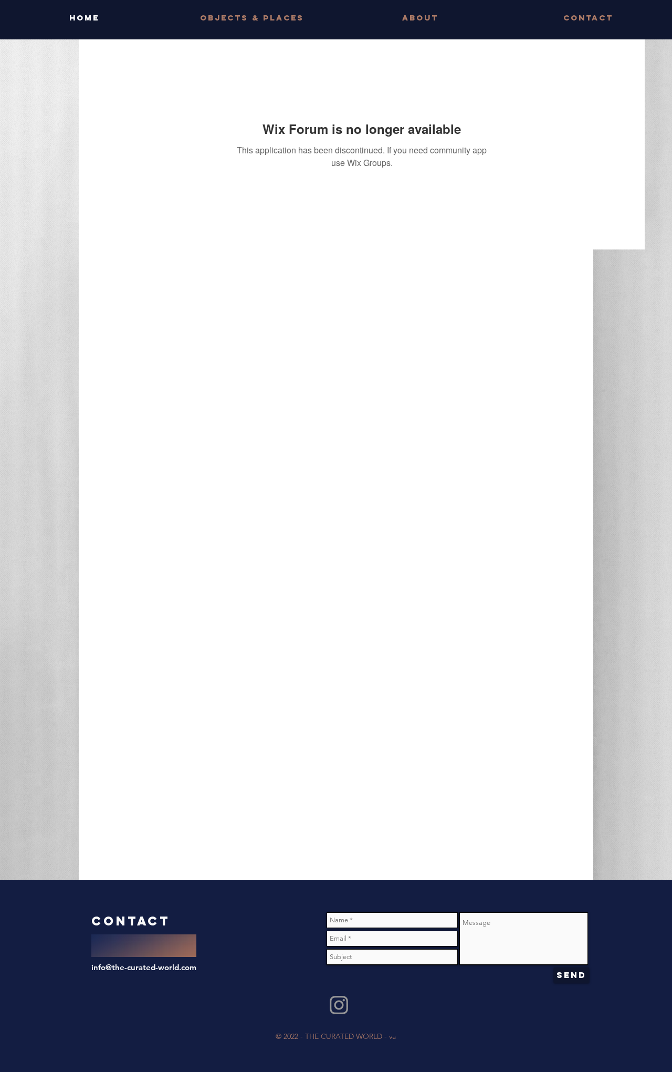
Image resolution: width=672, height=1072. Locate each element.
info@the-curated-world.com (143, 967)
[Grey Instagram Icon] (339, 1005)
